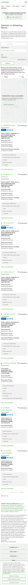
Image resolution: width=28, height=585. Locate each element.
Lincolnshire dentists (6, 508)
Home (2, 6)
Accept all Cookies (14, 576)
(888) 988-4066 (5, 138)
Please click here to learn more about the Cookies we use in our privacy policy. (13, 572)
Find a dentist (15, 6)
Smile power (13, 556)
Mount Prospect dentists (7, 510)
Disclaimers (4, 540)
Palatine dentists (19, 510)
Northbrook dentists (18, 508)
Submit (7, 63)
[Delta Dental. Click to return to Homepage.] (10, 2)
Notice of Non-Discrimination (8, 541)
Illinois (23, 6)
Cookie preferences (8, 104)
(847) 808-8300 (5, 423)
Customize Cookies (14, 582)
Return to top (4, 495)
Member (8, 6)
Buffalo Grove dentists (16, 505)
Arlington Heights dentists (7, 506)
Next (21, 492)
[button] (8, 130)
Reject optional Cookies (14, 579)
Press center (13, 551)
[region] (14, 573)
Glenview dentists (13, 511)
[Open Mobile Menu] (26, 2)
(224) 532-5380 (5, 373)
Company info (13, 547)
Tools (13, 560)
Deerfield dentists (19, 506)
